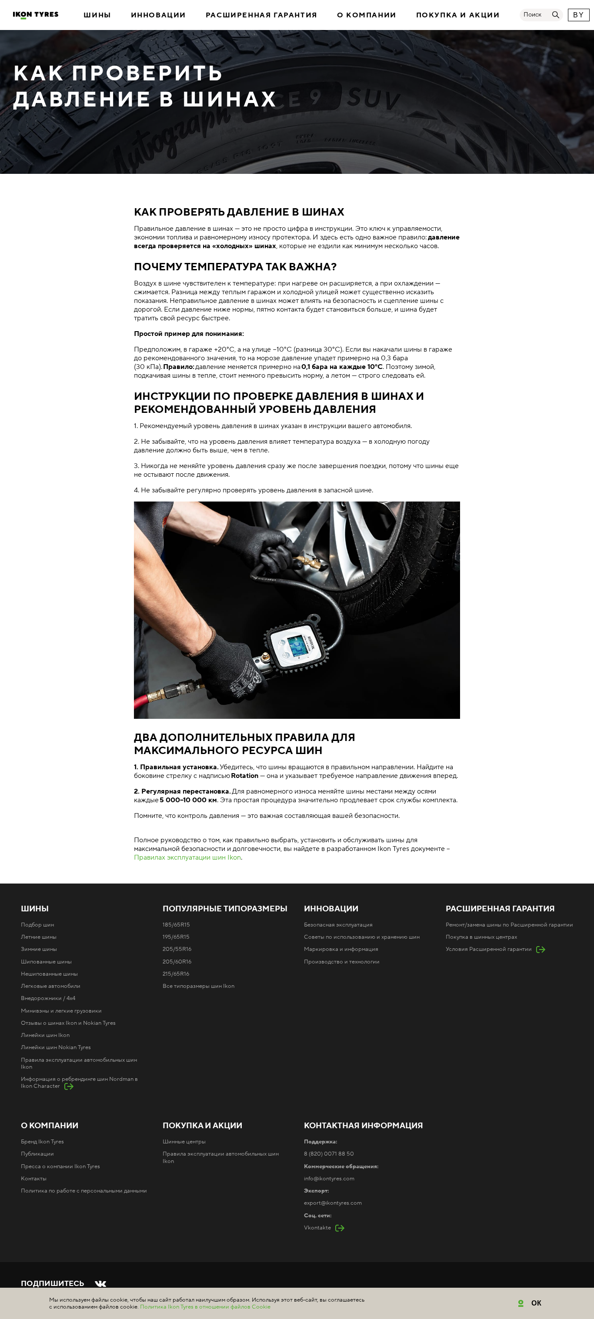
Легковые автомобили (50, 986)
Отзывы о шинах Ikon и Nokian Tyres (68, 1023)
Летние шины (39, 937)
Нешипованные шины (49, 973)
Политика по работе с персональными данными (84, 1190)
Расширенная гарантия (261, 15)
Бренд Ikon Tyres (42, 1141)
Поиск (532, 15)
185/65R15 (176, 924)
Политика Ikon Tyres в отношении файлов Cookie (205, 1306)
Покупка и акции (458, 15)
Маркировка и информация (341, 949)
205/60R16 (177, 961)
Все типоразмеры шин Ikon (198, 986)
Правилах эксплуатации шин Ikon (187, 857)
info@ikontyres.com (329, 1178)
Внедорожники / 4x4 (48, 998)
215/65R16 (176, 973)
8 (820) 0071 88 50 (329, 1153)
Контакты (34, 1178)
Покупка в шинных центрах (481, 937)
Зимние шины (39, 949)
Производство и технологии (342, 961)
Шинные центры (184, 1141)
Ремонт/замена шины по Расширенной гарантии (509, 924)
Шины (97, 15)
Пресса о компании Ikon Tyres (60, 1166)
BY (578, 15)
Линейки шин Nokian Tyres (56, 1047)
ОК (536, 1303)
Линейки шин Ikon (45, 1035)
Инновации (158, 15)
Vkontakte (317, 1227)
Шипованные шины (46, 961)
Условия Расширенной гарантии (489, 949)
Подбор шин (37, 924)
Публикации (37, 1153)
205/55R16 (177, 949)
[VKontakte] (100, 1284)
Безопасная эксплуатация (338, 924)
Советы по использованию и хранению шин (362, 937)
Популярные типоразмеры (225, 909)
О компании (367, 15)
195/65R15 (176, 937)
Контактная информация (363, 1126)
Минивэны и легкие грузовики (61, 1010)
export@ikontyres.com (333, 1202)
